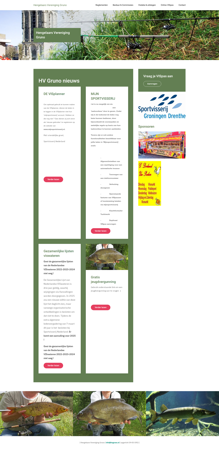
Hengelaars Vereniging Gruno (50, 5)
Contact (182, 5)
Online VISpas (167, 5)
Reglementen (102, 5)
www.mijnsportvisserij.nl (101, 108)
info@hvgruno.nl (112, 442)
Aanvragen (152, 83)
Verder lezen (53, 179)
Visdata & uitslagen (147, 5)
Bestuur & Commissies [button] (123, 5)
